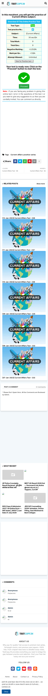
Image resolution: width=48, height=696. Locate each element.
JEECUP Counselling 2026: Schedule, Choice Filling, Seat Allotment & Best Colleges (34, 509)
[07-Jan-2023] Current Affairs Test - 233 (18, 378)
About (15, 677)
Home (7, 677)
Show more (41, 184)
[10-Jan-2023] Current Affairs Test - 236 (18, 282)
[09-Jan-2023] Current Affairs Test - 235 (18, 314)
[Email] (34, 161)
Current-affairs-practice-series (23, 155)
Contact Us (6, 687)
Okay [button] (6, 692)
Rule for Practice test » (24, 61)
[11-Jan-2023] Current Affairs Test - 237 (18, 250)
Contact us (25, 677)
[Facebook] (15, 161)
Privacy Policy (37, 677)
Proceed (24, 86)
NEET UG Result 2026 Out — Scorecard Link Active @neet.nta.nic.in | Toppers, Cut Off (34, 486)
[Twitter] (20, 161)
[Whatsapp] (25, 161)
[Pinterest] (29, 161)
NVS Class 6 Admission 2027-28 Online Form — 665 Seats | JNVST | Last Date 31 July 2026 (12, 509)
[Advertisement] (24, 127)
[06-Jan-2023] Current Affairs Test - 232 (18, 346)
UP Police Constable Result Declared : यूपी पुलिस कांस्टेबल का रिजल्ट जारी (12, 485)
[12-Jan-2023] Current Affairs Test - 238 (18, 218)
